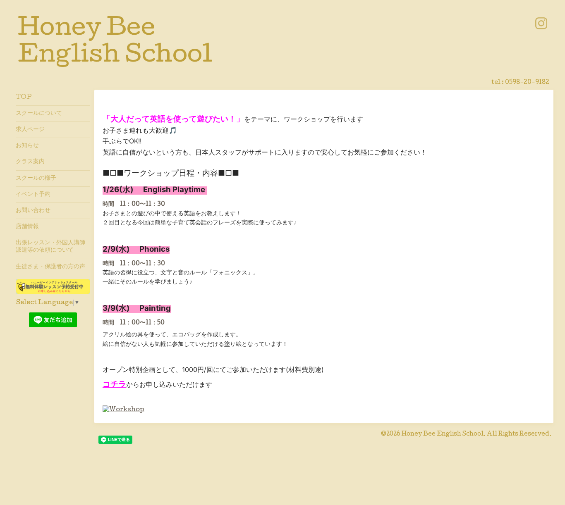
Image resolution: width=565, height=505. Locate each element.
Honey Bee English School (443, 434)
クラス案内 (30, 162)
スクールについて (39, 113)
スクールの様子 (36, 178)
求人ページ (30, 129)
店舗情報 (27, 227)
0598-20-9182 (527, 82)
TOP (24, 97)
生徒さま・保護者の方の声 (50, 267)
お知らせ (27, 146)
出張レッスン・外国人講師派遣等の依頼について (50, 247)
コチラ (114, 384)
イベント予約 (33, 194)
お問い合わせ (33, 210)
